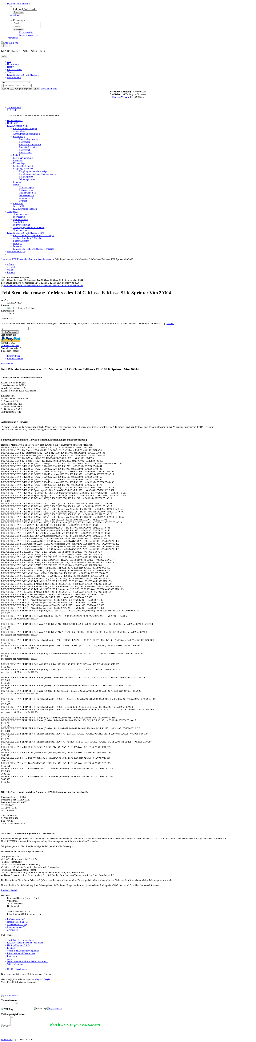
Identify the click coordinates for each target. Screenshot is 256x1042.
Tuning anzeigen (21, 214)
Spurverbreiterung (21, 225)
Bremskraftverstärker (29, 147)
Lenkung (17, 182)
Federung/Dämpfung (23, 158)
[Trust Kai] (9, 42)
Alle (9, 61)
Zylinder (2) (12, 930)
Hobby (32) (12, 123)
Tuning (10, 72)
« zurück (11, 267)
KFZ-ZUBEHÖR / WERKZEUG (23, 75)
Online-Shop (7, 1039)
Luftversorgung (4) (16, 919)
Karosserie (18, 160)
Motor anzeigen (26, 187)
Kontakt (11, 948)
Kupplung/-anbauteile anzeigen (33, 171)
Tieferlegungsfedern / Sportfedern (28, 227)
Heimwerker (13, 64)
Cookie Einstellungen (17, 969)
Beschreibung (13, 356)
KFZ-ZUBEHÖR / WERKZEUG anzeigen (33, 235)
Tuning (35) (12, 211)
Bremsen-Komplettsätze (30, 144)
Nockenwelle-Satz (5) (17, 922)
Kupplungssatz (26, 176)
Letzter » (11, 272)
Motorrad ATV (14, 77)
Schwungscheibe (27, 179)
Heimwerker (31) (15, 120)
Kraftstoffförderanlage (23, 166)
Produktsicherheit (15, 358)
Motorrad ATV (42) (16, 251)
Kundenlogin (13, 15)
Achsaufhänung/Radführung (26, 134)
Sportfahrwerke (20, 219)
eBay (37, 979)
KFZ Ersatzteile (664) (17, 126)
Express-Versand (120, 97)
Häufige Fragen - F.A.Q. (18, 945)
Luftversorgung (26, 190)
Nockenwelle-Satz (27, 192)
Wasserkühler (19, 206)
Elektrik (16, 155)
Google (47, 979)
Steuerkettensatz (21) (17, 924)
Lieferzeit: (6, 305)
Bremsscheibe (25, 152)
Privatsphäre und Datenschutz (21, 953)
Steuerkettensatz (26, 195)
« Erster (10, 264)
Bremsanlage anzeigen (29, 139)
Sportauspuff (19, 217)
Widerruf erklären (15, 964)
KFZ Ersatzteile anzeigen (25, 128)
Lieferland (18, 9)
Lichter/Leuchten (21, 241)
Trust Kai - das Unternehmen (20, 940)
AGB (9, 958)
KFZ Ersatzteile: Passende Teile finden (25, 942)
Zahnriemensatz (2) (16, 927)
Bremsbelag (24, 142)
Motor (16, 184)
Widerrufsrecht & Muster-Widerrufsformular (27, 961)
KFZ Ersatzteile (14, 69)
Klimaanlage (19, 163)
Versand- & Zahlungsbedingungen (23, 950)
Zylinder (23, 200)
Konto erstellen (26, 32)
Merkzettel (12, 37)
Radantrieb (18, 203)
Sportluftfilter (19, 222)
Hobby (10, 67)
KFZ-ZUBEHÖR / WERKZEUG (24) (25, 233)
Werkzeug (18, 246)
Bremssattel (24, 150)
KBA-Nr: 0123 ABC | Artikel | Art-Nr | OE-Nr (20, 89)
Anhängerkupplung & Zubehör (27, 238)
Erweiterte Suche (49, 88)
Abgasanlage (19, 131)
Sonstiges (17, 243)
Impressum (12, 956)
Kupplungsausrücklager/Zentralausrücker (38, 174)
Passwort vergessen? (28, 35)
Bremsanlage (19, 136)
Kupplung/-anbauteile (23, 168)
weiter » (11, 269)
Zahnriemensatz (26, 198)
